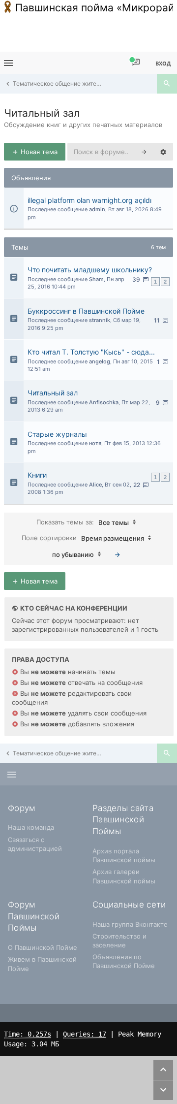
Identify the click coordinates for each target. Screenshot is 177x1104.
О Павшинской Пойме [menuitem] (42, 947)
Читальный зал (42, 113)
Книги (37, 475)
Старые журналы (57, 434)
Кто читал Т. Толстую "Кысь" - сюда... (91, 352)
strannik (99, 320)
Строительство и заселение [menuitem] (119, 940)
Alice (95, 484)
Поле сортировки (83, 537)
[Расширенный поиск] (163, 152)
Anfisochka (103, 402)
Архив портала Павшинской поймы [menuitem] (123, 855)
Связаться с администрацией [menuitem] (35, 844)
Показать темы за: (82, 522)
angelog (99, 361)
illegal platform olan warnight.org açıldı (89, 200)
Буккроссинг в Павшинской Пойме (86, 311)
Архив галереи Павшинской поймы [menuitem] (123, 876)
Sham (96, 279)
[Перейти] (117, 554)
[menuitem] (136, 63)
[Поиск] (167, 84)
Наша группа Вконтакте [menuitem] (130, 924)
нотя (95, 443)
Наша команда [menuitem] (31, 827)
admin (97, 209)
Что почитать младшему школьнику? (90, 269)
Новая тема (38, 152)
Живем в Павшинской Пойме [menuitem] (42, 963)
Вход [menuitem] (163, 63)
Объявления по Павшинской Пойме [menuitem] (123, 961)
